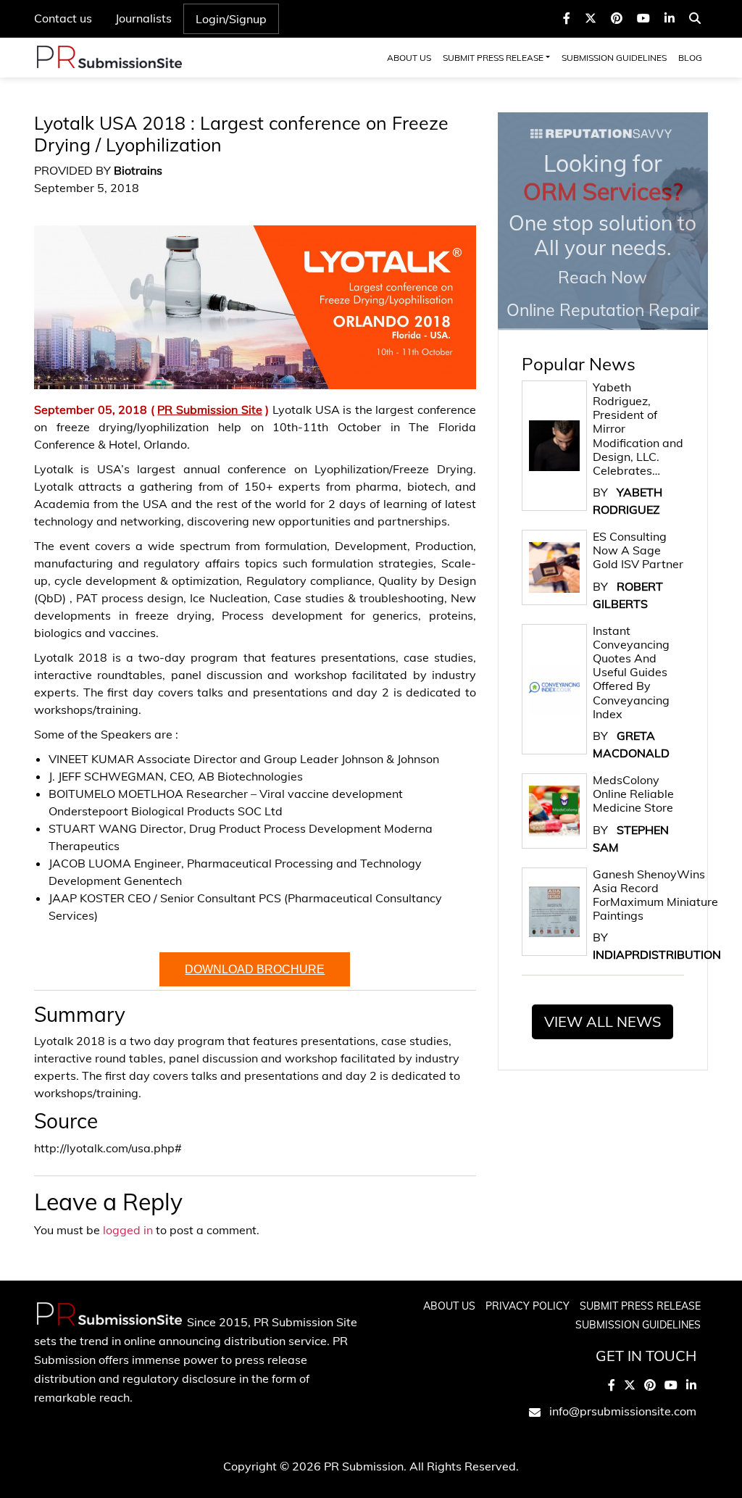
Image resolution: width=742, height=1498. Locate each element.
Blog (690, 57)
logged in (128, 1230)
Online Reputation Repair (603, 234)
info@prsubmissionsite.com (622, 1411)
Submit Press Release (493, 57)
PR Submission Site (209, 409)
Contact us (63, 18)
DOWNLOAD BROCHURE (255, 969)
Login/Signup (231, 19)
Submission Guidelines (614, 57)
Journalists (143, 18)
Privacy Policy (527, 1305)
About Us (409, 57)
